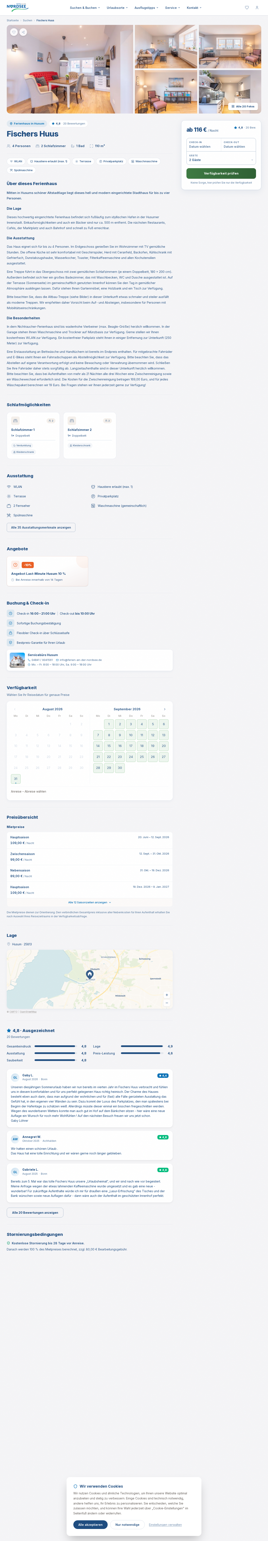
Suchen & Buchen (83, 7)
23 (81, 757)
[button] (70, 69)
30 (81, 768)
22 (70, 757)
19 (37, 757)
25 (26, 768)
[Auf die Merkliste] (14, 32)
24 (15, 768)
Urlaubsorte (116, 7)
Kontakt (192, 7)
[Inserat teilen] (23, 32)
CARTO (13, 1012)
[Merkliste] (247, 7)
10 (15, 746)
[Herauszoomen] (166, 1003)
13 (48, 746)
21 (59, 757)
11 (27, 746)
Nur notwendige (127, 1524)
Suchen (27, 20)
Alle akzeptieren (90, 1524)
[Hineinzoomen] (166, 995)
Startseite (13, 20)
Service (171, 7)
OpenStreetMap (28, 1012)
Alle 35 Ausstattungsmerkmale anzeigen (41, 527)
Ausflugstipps (145, 7)
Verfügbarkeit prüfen (221, 173)
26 (37, 768)
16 (81, 746)
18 (26, 757)
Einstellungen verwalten (165, 1524)
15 (70, 746)
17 (15, 757)
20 (48, 757)
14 (59, 746)
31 (15, 779)
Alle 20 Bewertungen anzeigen (35, 1212)
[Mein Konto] (257, 7)
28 (59, 768)
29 (70, 768)
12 (37, 746)
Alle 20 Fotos (245, 106)
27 (48, 768)
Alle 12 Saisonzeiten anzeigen (87, 902)
